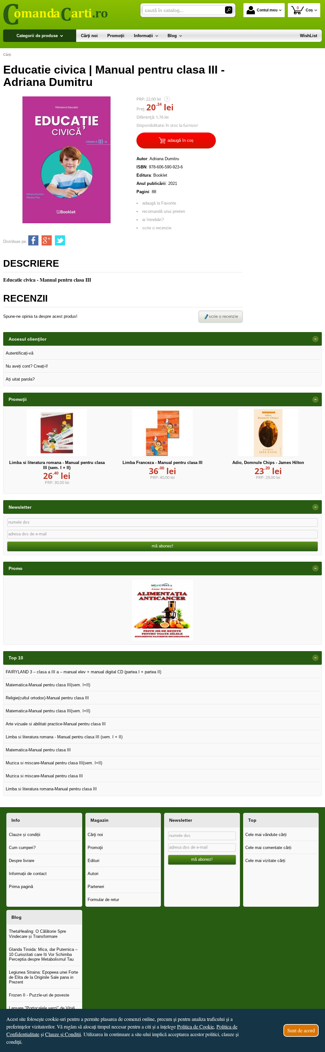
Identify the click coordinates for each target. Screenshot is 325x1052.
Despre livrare (21, 860)
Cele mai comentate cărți (268, 847)
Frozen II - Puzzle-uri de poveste (39, 995)
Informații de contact (28, 873)
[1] (228, 10)
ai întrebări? (153, 219)
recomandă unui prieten (163, 211)
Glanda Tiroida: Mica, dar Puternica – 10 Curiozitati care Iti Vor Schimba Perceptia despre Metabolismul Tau (43, 954)
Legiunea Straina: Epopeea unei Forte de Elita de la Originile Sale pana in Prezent (43, 977)
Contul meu (267, 10)
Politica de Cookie (195, 1026)
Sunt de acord (301, 1030)
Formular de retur (103, 899)
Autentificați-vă (19, 353)
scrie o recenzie (156, 227)
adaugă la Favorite (159, 203)
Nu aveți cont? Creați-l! (27, 366)
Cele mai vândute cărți (266, 834)
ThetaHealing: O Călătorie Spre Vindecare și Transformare (37, 934)
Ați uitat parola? (20, 379)
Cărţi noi (95, 834)
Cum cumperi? (22, 847)
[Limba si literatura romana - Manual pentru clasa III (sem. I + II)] (57, 433)
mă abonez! (162, 546)
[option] (162, 610)
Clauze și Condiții (63, 1034)
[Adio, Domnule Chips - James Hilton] (268, 433)
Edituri (93, 860)
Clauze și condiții (24, 834)
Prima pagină (21, 886)
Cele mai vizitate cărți (265, 860)
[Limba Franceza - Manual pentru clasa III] (162, 433)
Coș (305, 9)
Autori (93, 873)
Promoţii (95, 847)
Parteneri (96, 886)
